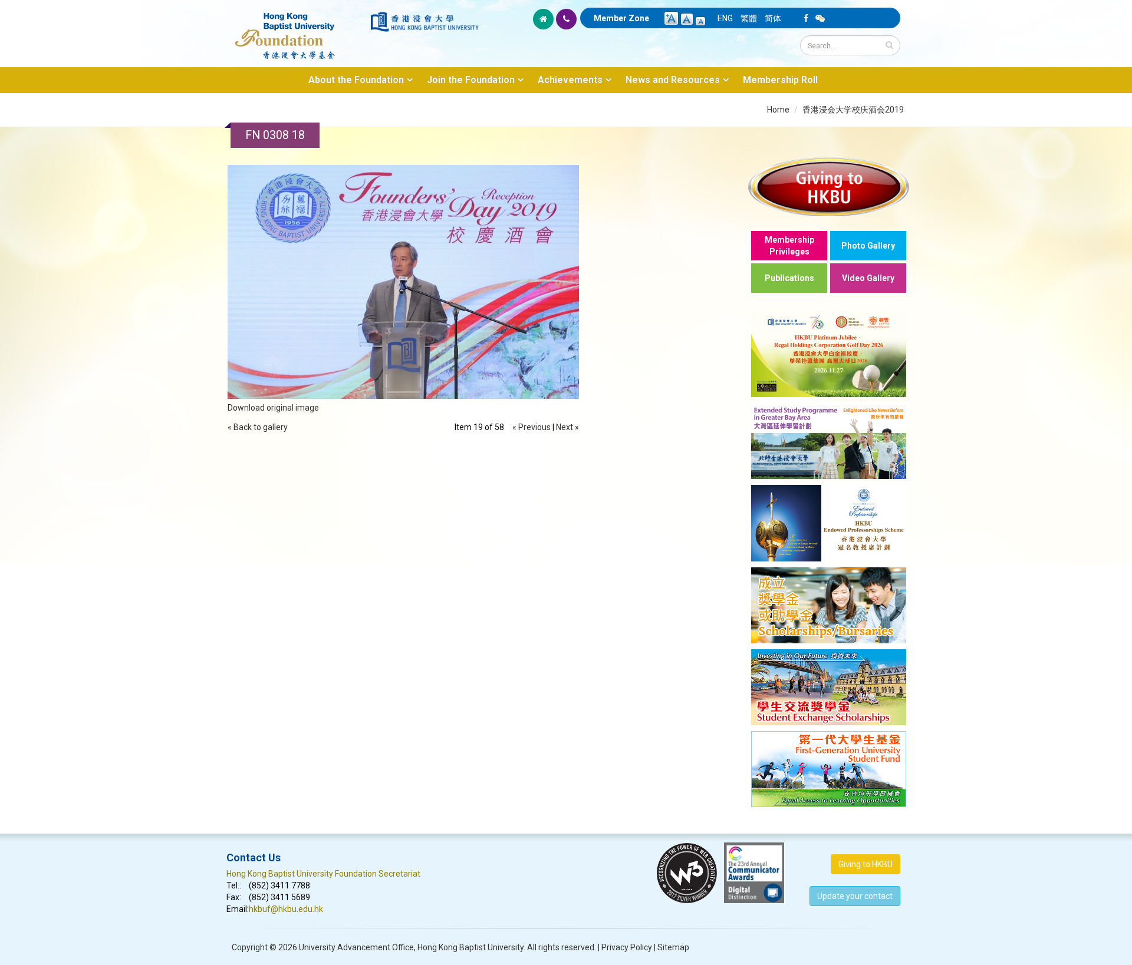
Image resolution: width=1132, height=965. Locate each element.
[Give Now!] (828, 186)
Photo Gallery (868, 245)
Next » (567, 427)
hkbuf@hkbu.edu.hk (286, 909)
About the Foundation (356, 79)
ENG (725, 18)
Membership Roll (780, 79)
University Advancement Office (356, 947)
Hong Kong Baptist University (470, 947)
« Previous (531, 427)
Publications (789, 278)
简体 (773, 18)
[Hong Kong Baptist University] (424, 22)
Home (778, 109)
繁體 (749, 18)
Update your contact (855, 896)
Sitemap (673, 947)
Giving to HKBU (865, 864)
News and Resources (673, 79)
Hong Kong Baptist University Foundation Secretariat (323, 873)
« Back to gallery (258, 427)
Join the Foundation (471, 79)
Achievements (570, 79)
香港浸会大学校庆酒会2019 (853, 109)
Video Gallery (868, 278)
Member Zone (621, 18)
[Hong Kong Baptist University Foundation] (297, 29)
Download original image (273, 407)
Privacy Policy (626, 947)
